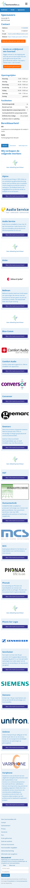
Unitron (15, 732)
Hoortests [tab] (13, 145)
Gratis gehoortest (6, 838)
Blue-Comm (15, 326)
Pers (2, 835)
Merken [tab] (5, 145)
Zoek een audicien (6, 841)
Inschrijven (5, 875)
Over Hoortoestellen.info (8, 819)
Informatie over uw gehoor (9, 854)
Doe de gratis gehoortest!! (12, 66)
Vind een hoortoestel (7, 844)
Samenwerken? (5, 825)
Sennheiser (15, 653)
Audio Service (15, 220)
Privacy (3, 829)
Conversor (15, 391)
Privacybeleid (10, 881)
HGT (15, 467)
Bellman (15, 290)
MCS (15, 544)
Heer (4, 865)
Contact (3, 822)
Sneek (12, 10)
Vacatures (4, 832)
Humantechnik (15, 504)
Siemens (15, 693)
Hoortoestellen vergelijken (9, 848)
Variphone (15, 781)
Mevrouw (12, 865)
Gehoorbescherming (7, 851)
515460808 (24, 28)
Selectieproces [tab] (23, 145)
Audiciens (4, 10)
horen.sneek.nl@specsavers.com (18, 34)
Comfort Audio (15, 358)
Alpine (15, 178)
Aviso (15, 255)
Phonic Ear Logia (15, 616)
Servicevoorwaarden (21, 881)
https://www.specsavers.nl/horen (18, 37)
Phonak (15, 582)
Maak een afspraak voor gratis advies (13, 41)
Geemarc (15, 429)
